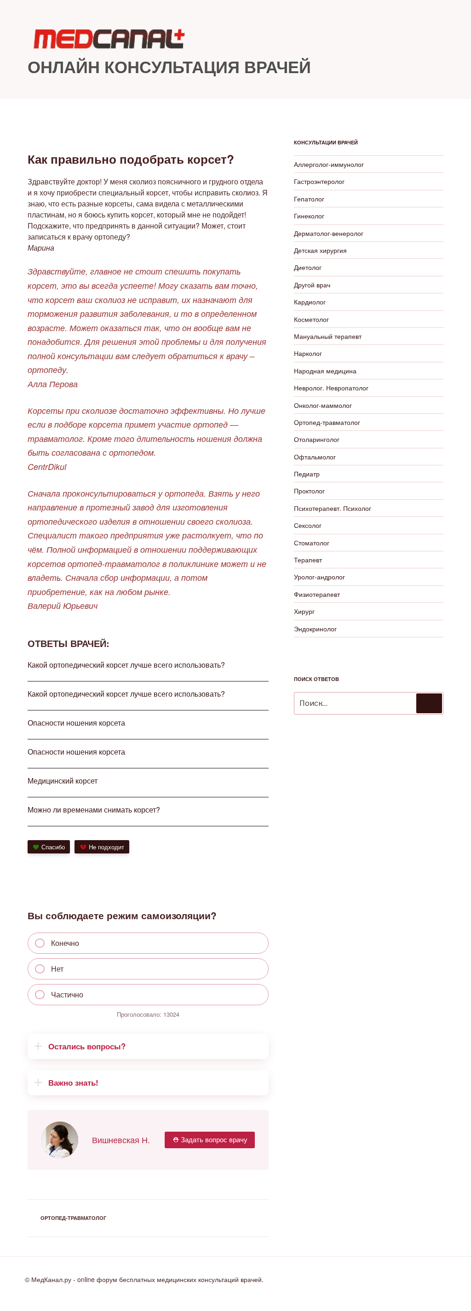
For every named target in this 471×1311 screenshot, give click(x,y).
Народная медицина (325, 370)
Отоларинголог (316, 439)
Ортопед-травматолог (73, 1217)
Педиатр (307, 473)
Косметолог (311, 319)
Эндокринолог (315, 628)
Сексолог (308, 525)
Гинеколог (309, 215)
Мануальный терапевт (328, 336)
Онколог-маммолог (323, 405)
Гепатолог (309, 198)
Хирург (304, 611)
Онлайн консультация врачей (169, 66)
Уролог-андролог (319, 576)
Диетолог (308, 267)
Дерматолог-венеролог (328, 233)
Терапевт (308, 559)
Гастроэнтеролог (319, 181)
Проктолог (309, 490)
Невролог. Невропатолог (331, 387)
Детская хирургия (320, 250)
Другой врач (312, 284)
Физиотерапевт (317, 594)
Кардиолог (310, 301)
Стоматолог (311, 542)
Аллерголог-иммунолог (329, 164)
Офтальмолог (315, 456)
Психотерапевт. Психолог (332, 508)
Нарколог (308, 353)
